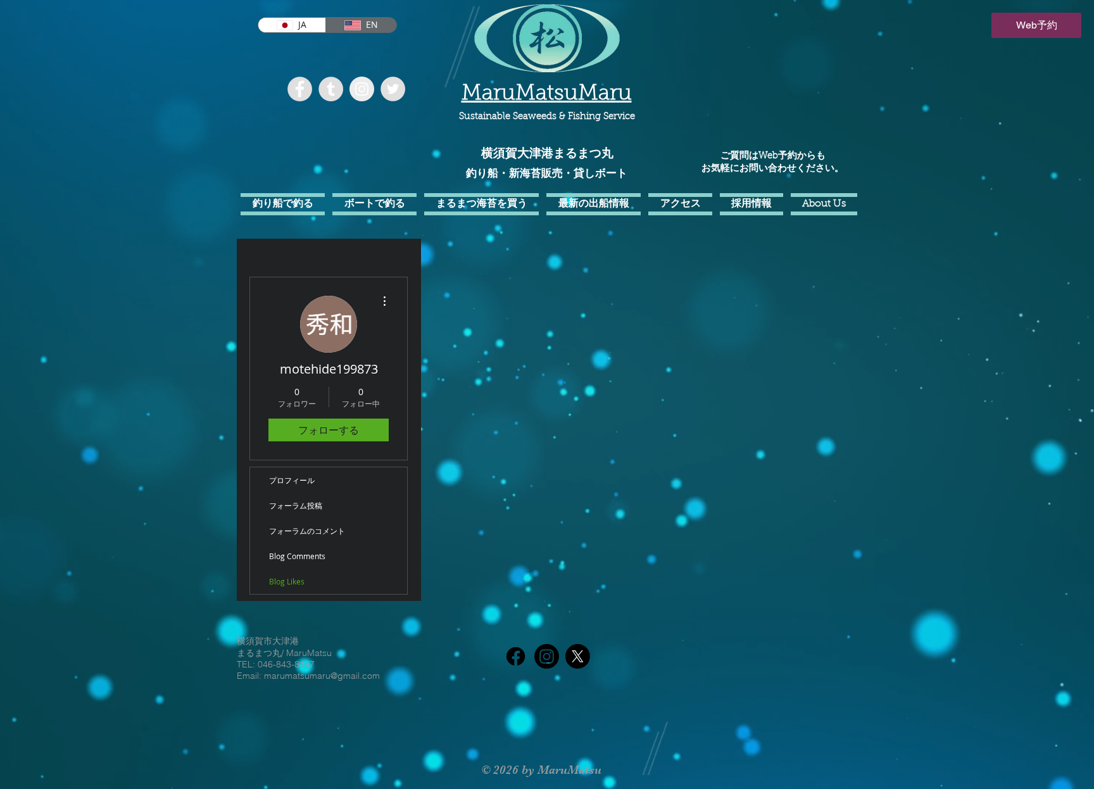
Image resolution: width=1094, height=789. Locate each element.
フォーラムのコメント (307, 531)
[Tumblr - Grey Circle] (330, 89)
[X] (577, 656)
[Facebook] (515, 656)
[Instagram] (546, 656)
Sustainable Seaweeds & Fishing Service (547, 117)
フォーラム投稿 (295, 505)
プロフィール (292, 480)
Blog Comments (297, 556)
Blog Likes (287, 581)
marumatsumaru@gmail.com (322, 675)
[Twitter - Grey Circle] (392, 89)
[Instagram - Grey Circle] (361, 89)
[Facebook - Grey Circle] (299, 89)
